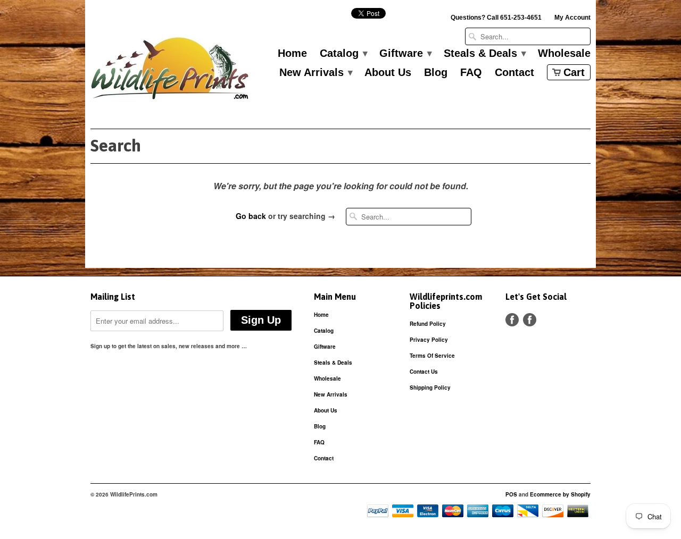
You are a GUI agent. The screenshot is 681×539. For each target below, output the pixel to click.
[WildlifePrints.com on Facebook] (529, 319)
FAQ (471, 73)
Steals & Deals (484, 53)
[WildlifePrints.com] (170, 71)
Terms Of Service (432, 355)
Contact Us (424, 371)
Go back (251, 215)
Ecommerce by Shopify (560, 494)
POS (511, 494)
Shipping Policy (430, 387)
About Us (387, 73)
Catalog (343, 53)
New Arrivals (315, 73)
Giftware (405, 53)
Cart (574, 72)
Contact (514, 73)
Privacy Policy (429, 339)
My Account (572, 17)
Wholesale (564, 53)
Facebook (512, 319)
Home (292, 53)
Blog (435, 73)
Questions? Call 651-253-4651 (496, 17)
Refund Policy (428, 323)
